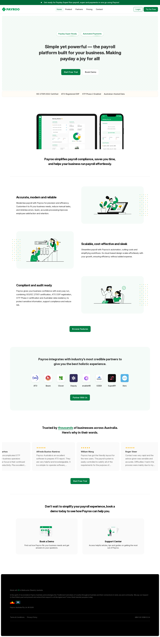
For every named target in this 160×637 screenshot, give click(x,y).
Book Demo (90, 72)
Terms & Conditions (17, 617)
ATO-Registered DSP (70, 94)
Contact (99, 9)
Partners (79, 9)
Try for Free (151, 9)
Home (59, 9)
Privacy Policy (32, 617)
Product (68, 9)
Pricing (89, 9)
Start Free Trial (71, 72)
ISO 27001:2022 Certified (47, 94)
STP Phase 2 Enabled (91, 94)
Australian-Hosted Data (114, 94)
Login (138, 9)
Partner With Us (80, 397)
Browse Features (80, 329)
